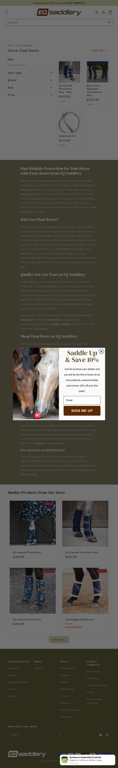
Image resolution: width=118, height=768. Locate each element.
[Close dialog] (101, 351)
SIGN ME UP (82, 411)
